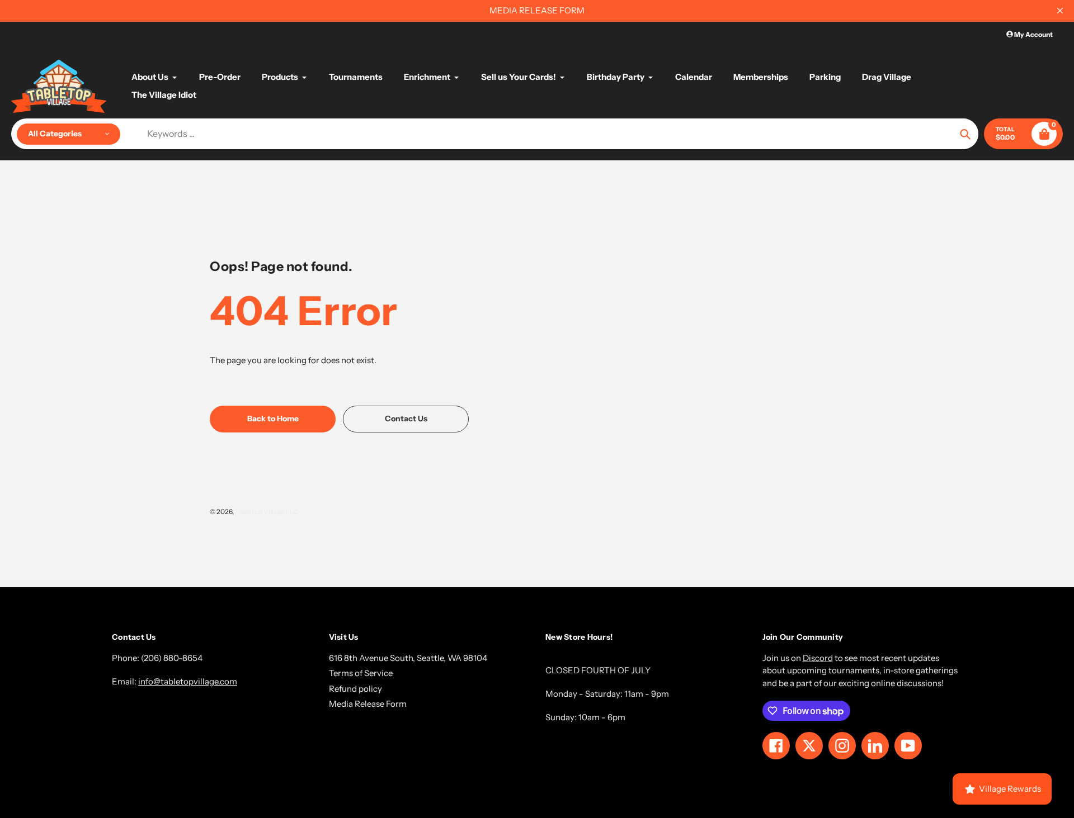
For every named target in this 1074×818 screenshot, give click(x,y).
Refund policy (355, 688)
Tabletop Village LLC (266, 511)
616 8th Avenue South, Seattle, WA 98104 (408, 658)
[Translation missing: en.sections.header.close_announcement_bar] (1060, 10)
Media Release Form (368, 703)
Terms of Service (361, 673)
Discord (818, 658)
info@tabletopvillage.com (187, 681)
